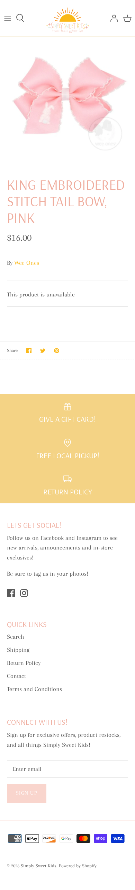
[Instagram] (24, 593)
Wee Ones (26, 262)
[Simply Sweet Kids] (67, 18)
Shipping (18, 649)
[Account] (112, 17)
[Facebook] (11, 593)
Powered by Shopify (78, 865)
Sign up (26, 793)
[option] (67, 101)
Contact (16, 675)
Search (15, 636)
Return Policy (23, 662)
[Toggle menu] (7, 17)
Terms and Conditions (34, 688)
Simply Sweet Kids (38, 865)
